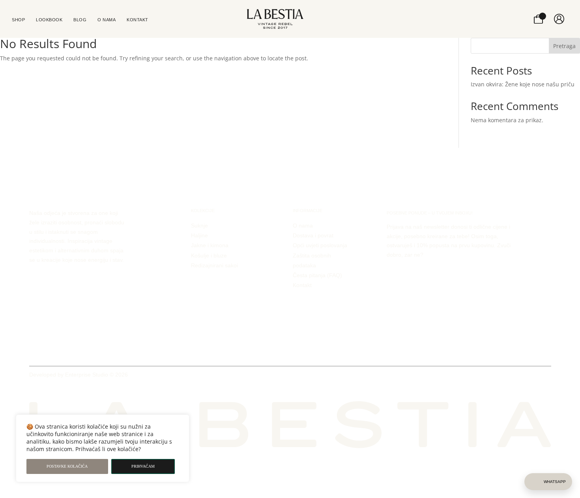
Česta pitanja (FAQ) (317, 275)
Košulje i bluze (209, 255)
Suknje (199, 225)
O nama (303, 225)
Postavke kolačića (67, 466)
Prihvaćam (143, 466)
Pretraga (564, 46)
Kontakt (302, 285)
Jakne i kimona (209, 245)
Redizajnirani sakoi (214, 265)
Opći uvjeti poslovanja (320, 245)
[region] (102, 448)
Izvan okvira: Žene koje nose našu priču (522, 84)
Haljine (199, 235)
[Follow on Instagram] (545, 376)
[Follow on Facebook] (531, 376)
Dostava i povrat (313, 235)
